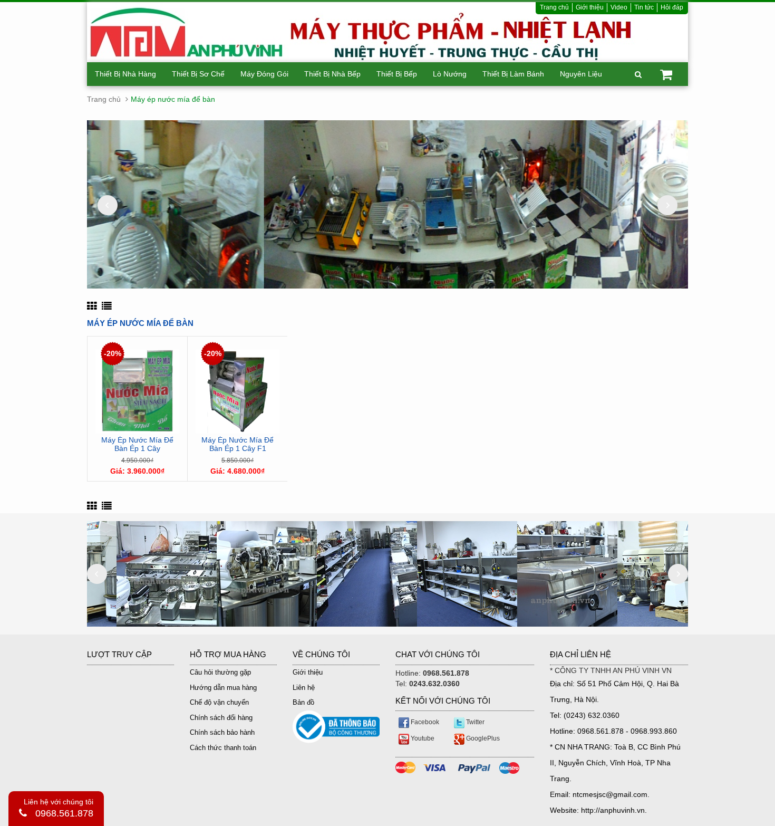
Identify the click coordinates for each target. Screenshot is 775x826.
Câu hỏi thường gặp (220, 672)
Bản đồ (303, 702)
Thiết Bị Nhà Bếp (332, 74)
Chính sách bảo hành (222, 732)
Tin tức (644, 7)
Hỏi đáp (672, 7)
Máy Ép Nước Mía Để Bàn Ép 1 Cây (137, 444)
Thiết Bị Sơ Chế (198, 74)
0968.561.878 (64, 813)
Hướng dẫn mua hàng (223, 687)
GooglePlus (482, 738)
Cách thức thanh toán (223, 748)
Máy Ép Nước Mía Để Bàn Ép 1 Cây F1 (237, 444)
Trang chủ (554, 7)
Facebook (424, 722)
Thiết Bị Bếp (396, 74)
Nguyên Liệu (581, 74)
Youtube (421, 738)
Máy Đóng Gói (264, 74)
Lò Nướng (450, 74)
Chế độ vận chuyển (219, 702)
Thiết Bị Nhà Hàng (125, 74)
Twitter (474, 722)
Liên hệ (304, 687)
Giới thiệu (590, 7)
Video (619, 7)
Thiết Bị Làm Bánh (513, 74)
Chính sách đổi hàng (221, 718)
